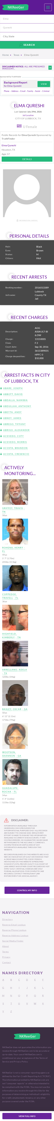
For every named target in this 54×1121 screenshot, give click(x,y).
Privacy (6, 957)
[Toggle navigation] (48, 7)
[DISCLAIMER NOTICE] (50, 68)
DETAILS (27, 159)
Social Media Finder (13, 941)
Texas (16, 54)
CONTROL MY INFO (27, 890)
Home (5, 54)
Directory (7, 919)
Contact (6, 962)
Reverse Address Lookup (15, 935)
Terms (5, 951)
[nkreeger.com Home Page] (15, 7)
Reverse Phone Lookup (14, 930)
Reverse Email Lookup (14, 924)
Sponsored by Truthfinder (10, 77)
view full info (27, 1116)
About (5, 946)
